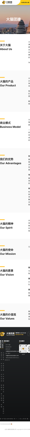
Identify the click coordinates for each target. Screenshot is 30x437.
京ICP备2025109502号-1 (8, 418)
